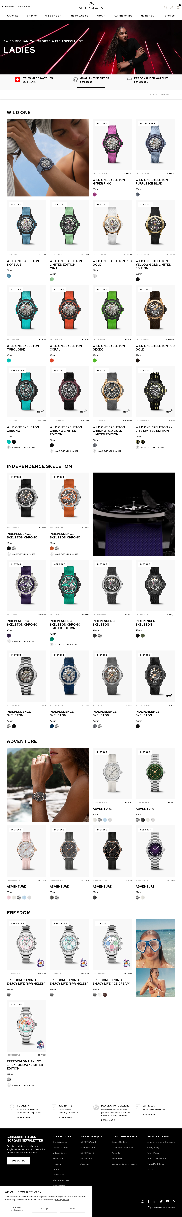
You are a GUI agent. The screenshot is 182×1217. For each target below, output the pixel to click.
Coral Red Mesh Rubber (52, 360)
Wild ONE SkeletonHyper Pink (109, 181)
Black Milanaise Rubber (9, 548)
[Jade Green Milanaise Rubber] (52, 639)
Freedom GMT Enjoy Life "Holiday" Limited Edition (25, 1065)
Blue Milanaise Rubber (52, 726)
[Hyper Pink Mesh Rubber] (95, 194)
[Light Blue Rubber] (105, 820)
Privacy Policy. (62, 1199)
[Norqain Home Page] (91, 7)
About (101, 16)
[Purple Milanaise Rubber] (9, 636)
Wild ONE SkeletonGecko (109, 347)
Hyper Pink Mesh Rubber (95, 194)
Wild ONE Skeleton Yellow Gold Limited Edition (153, 264)
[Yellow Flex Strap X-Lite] (143, 442)
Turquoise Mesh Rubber (9, 360)
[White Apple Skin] (110, 820)
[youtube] (167, 1201)
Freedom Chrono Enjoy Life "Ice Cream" (112, 982)
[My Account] (171, 7)
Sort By (154, 95)
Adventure (102, 809)
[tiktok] (161, 1201)
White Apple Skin (110, 820)
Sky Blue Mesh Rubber (9, 276)
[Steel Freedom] (9, 995)
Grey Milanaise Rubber (95, 726)
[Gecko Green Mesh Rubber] (95, 360)
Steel (14, 548)
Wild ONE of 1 (54, 16)
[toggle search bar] (165, 7)
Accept (44, 1208)
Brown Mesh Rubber (138, 360)
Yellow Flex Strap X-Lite (143, 442)
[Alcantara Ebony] (105, 995)
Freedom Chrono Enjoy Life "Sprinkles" (26, 982)
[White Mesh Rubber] (95, 276)
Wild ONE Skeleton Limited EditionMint (66, 264)
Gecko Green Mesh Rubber (95, 360)
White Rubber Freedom (100, 995)
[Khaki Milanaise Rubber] (143, 636)
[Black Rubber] (143, 820)
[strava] (173, 1201)
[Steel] (14, 548)
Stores (170, 16)
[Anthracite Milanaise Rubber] (95, 636)
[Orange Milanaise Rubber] (52, 548)
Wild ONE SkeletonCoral (66, 347)
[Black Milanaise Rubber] (9, 548)
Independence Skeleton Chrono (22, 535)
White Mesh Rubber (95, 276)
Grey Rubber (52, 898)
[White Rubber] (95, 820)
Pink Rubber (9, 898)
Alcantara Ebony (105, 995)
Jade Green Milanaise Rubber (52, 639)
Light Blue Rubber (105, 820)
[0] (178, 7)
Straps (32, 16)
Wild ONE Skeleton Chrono (23, 429)
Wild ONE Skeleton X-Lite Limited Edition (154, 429)
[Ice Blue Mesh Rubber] (138, 194)
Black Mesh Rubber (138, 279)
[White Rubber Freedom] (100, 995)
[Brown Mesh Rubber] (138, 360)
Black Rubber (143, 820)
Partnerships (123, 16)
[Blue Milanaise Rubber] (52, 726)
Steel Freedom (9, 995)
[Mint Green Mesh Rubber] (52, 279)
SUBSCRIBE (18, 1160)
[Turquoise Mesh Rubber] (9, 360)
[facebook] (148, 1201)
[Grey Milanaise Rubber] (95, 726)
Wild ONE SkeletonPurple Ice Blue (152, 181)
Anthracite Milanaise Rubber (95, 636)
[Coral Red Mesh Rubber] (52, 360)
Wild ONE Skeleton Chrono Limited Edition (66, 430)
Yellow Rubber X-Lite (138, 442)
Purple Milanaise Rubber (9, 636)
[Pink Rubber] (9, 898)
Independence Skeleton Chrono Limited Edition (65, 624)
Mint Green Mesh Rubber (52, 279)
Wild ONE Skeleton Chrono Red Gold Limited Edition (109, 430)
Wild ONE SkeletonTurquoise (23, 347)
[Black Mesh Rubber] (138, 279)
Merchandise (79, 16)
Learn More (24, 1117)
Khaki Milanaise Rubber (143, 636)
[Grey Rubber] (52, 898)
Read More (28, 82)
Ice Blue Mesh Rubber (138, 194)
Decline (72, 1208)
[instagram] (142, 1201)
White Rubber (95, 820)
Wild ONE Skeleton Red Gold (112, 263)
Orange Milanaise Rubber (52, 548)
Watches (12, 16)
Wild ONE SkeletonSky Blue (23, 263)
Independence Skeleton (105, 622)
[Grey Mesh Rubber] (95, 445)
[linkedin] (155, 1201)
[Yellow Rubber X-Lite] (138, 442)
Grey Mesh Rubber (95, 445)
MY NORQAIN (148, 16)
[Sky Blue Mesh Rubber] (9, 276)
